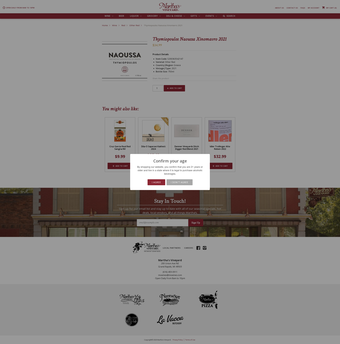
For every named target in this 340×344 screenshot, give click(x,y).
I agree (156, 182)
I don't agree (179, 182)
